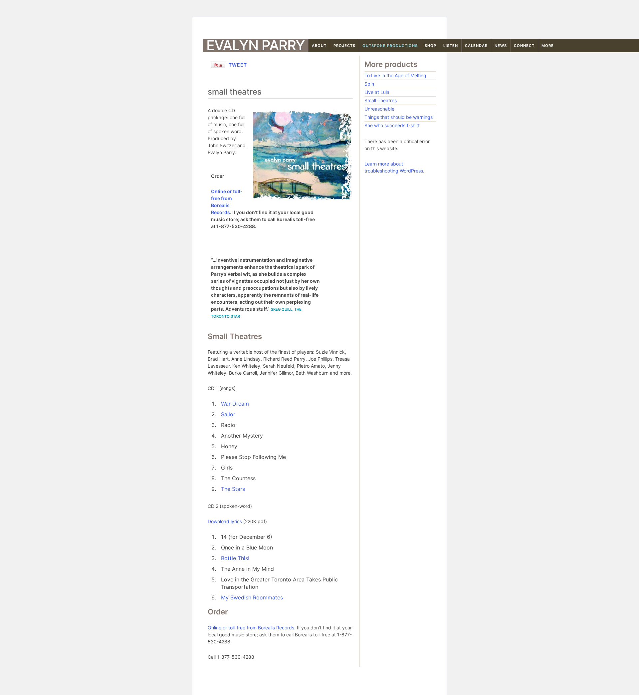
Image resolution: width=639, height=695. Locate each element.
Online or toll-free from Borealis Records (251, 627)
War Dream (235, 403)
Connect (524, 45)
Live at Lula (376, 92)
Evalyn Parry (255, 45)
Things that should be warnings (398, 117)
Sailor (228, 414)
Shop (430, 45)
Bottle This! (235, 558)
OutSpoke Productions (390, 45)
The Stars (233, 489)
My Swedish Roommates (252, 597)
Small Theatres (380, 100)
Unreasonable (379, 109)
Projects (344, 45)
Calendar (476, 45)
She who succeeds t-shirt (392, 125)
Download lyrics (225, 521)
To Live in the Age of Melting (395, 75)
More (547, 45)
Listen (450, 45)
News (501, 45)
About (319, 45)
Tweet (238, 65)
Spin (369, 84)
